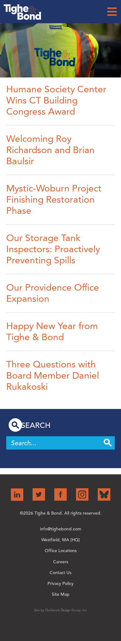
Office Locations (61, 550)
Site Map (60, 594)
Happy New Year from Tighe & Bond (52, 331)
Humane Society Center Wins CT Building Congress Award (56, 100)
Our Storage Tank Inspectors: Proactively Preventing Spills (53, 249)
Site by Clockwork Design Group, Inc (60, 610)
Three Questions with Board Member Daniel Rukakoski (52, 375)
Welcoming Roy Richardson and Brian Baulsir (50, 150)
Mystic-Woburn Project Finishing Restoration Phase (53, 199)
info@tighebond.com (60, 529)
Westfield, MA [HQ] (60, 539)
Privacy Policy (60, 583)
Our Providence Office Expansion (52, 293)
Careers (60, 561)
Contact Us (60, 572)
